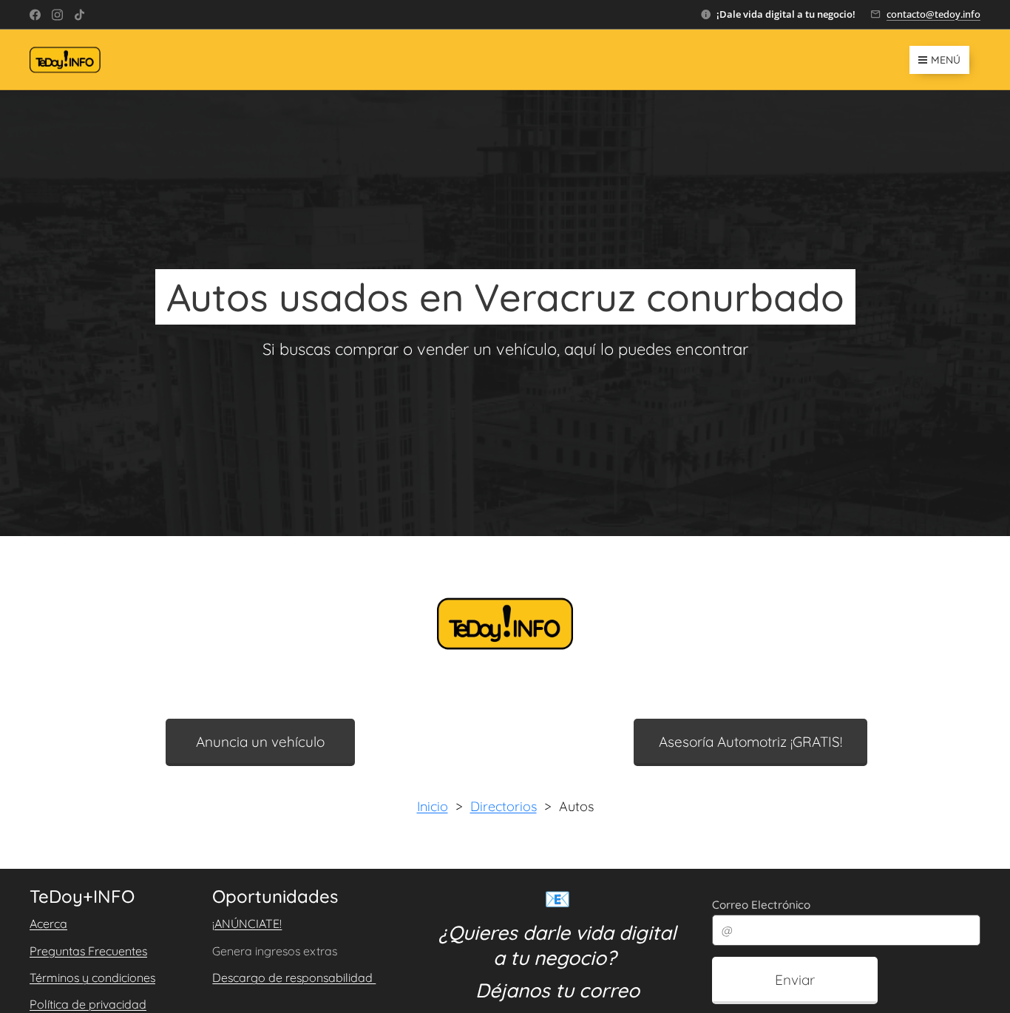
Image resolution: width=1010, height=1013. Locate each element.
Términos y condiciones (92, 977)
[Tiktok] (79, 14)
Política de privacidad (88, 1004)
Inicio (432, 806)
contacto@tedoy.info (933, 14)
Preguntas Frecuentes (88, 950)
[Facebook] (35, 14)
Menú (945, 60)
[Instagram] (57, 14)
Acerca (48, 923)
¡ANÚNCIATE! (247, 923)
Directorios (503, 806)
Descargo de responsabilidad (294, 977)
